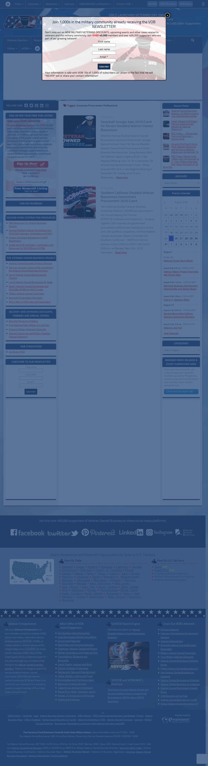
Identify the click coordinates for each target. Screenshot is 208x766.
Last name (104, 49)
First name (104, 41)
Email (104, 56)
